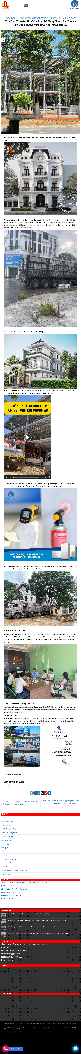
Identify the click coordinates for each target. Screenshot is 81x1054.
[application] (27, 437)
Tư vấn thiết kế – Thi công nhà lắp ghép (15, 871)
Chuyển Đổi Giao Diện (11, 1040)
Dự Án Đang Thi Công (39, 17)
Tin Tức (44, 18)
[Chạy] (6, 477)
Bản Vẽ (7, 17)
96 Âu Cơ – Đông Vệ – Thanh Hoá (15, 889)
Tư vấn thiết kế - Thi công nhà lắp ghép (61, 18)
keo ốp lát (4, 848)
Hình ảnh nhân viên (7, 836)
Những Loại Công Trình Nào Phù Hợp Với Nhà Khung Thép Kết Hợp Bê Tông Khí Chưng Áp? (38, 933)
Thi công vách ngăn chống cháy (30, 18)
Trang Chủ (8, 1023)
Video (74, 1023)
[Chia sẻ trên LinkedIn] (49, 793)
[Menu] (26, 5)
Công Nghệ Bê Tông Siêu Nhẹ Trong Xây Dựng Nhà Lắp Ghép (28, 914)
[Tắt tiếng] (46, 477)
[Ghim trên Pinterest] (46, 793)
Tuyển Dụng (5, 874)
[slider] (26, 477)
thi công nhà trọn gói (8, 859)
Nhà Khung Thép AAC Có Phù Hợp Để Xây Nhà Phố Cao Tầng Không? (31, 927)
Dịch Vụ (22, 1023)
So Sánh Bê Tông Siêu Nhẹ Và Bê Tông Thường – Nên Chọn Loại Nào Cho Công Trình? (36, 920)
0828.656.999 (7, 886)
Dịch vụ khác (27, 17)
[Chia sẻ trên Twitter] (38, 793)
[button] (28, 437)
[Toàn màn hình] (49, 477)
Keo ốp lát (5, 844)
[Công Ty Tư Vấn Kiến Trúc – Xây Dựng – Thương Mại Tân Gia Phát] (12, 6)
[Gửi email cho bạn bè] (42, 793)
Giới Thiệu (16, 1023)
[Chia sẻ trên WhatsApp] (31, 793)
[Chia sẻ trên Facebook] (35, 793)
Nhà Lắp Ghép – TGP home (12, 895)
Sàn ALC (64, 17)
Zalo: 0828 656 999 (9, 899)
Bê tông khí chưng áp (34, 1023)
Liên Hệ (46, 1025)
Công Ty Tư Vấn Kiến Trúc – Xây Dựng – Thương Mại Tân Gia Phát (26, 883)
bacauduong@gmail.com (11, 892)
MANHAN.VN (74, 1028)
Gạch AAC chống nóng (54, 17)
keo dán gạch (6, 840)
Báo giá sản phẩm (16, 17)
